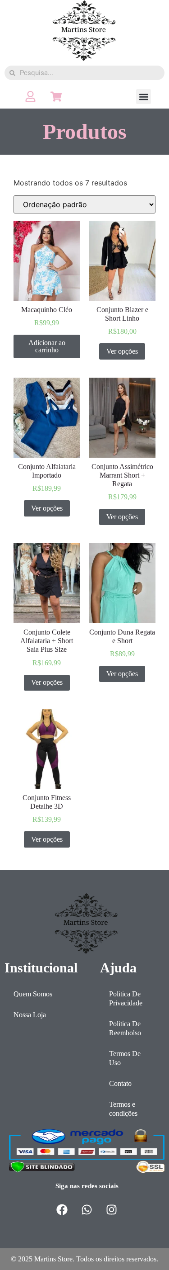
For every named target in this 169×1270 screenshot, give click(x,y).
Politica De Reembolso (125, 1028)
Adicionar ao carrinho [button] (46, 346)
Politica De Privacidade (125, 998)
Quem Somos (33, 994)
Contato (120, 1083)
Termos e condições (123, 1108)
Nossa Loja (30, 1015)
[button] (143, 96)
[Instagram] (111, 1210)
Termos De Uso (125, 1058)
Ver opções (122, 351)
